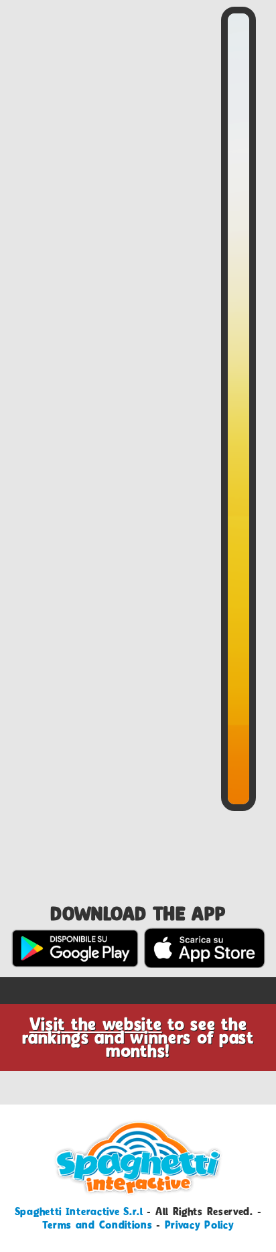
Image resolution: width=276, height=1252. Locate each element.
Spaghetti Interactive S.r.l (79, 1211)
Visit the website (95, 1024)
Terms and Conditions (97, 1224)
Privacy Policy (199, 1224)
